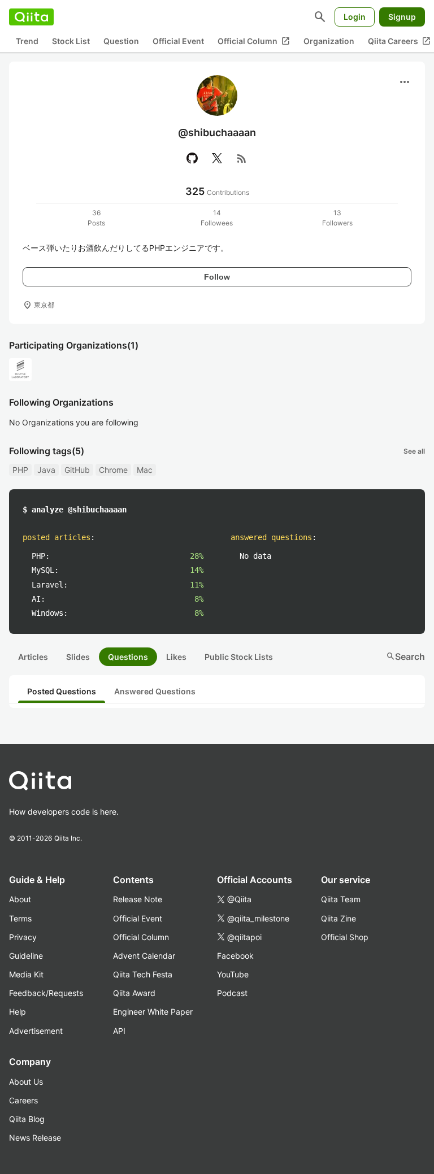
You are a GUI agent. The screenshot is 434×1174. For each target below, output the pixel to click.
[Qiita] (31, 16)
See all (414, 451)
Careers (23, 1100)
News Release (35, 1137)
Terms (20, 918)
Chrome (113, 470)
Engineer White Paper (153, 1011)
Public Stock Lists (239, 657)
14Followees (217, 217)
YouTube (233, 974)
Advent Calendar (144, 955)
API (119, 1031)
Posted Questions (61, 691)
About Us (26, 1081)
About (20, 899)
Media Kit (26, 974)
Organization (328, 41)
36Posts (96, 217)
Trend (27, 41)
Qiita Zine (338, 918)
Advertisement (36, 1031)
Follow (217, 276)
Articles (33, 657)
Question (121, 41)
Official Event (178, 41)
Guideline (26, 955)
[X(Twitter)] (217, 158)
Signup (402, 16)
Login (355, 16)
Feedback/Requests (46, 993)
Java (46, 470)
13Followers (337, 217)
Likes (176, 657)
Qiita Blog (27, 1119)
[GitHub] (192, 158)
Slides (78, 657)
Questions (128, 657)
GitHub (77, 470)
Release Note (137, 899)
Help (17, 1011)
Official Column (254, 41)
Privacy (23, 937)
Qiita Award (134, 993)
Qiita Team (341, 899)
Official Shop (344, 937)
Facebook (235, 955)
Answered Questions (155, 691)
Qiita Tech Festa (142, 974)
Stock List (71, 41)
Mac (145, 470)
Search (405, 656)
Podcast (232, 993)
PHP (20, 470)
